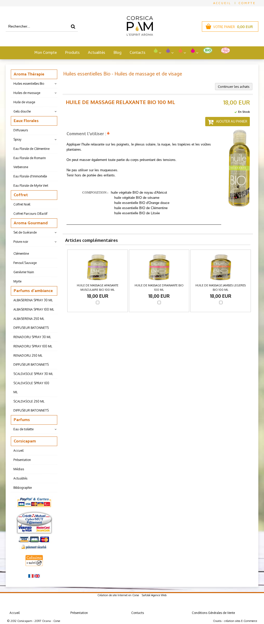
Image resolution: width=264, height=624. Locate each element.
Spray (17, 139)
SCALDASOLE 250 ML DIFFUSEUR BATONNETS (31, 405)
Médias (18, 469)
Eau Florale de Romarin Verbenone (29, 162)
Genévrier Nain (23, 272)
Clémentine (21, 253)
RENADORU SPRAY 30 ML (32, 337)
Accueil (18, 450)
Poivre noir (20, 242)
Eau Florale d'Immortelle (30, 176)
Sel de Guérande (25, 232)
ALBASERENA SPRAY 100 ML (33, 309)
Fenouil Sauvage (25, 263)
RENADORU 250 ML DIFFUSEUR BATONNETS (31, 360)
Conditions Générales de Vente (213, 613)
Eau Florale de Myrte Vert (30, 185)
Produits (72, 52)
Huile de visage (24, 102)
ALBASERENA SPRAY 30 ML (33, 300)
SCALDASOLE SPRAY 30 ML (33, 374)
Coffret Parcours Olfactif (30, 214)
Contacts (137, 52)
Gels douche (22, 111)
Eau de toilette (23, 429)
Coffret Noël (21, 204)
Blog (117, 52)
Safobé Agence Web (154, 595)
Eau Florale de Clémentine (31, 149)
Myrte (17, 281)
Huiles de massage (26, 93)
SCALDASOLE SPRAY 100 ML (31, 387)
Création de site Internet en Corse (118, 595)
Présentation (22, 460)
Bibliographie (22, 488)
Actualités (96, 52)
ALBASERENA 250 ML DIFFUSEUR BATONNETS (31, 323)
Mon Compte (45, 52)
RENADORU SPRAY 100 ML (32, 346)
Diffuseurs (20, 130)
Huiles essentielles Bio (28, 84)
